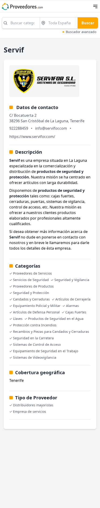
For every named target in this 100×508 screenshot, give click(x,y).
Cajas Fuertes (75, 312)
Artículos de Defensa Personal (36, 312)
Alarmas (72, 305)
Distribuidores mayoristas (33, 405)
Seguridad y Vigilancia (71, 280)
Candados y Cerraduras (31, 299)
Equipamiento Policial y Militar (36, 305)
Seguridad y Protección (31, 293)
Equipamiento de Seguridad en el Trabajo (45, 351)
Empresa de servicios (29, 411)
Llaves (18, 318)
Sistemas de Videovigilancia (34, 357)
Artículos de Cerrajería (72, 299)
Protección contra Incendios (35, 325)
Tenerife (77, 120)
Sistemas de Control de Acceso (37, 344)
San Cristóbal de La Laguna (44, 120)
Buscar (87, 22)
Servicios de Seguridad (31, 280)
